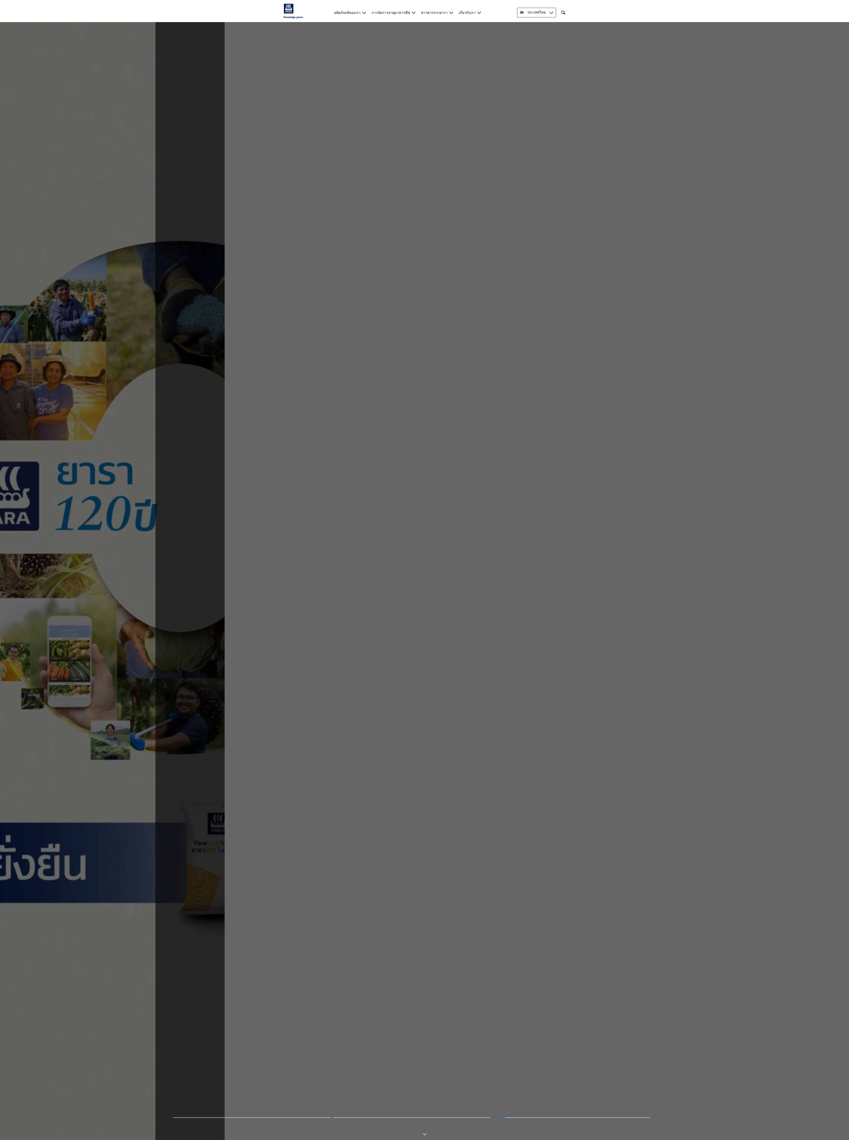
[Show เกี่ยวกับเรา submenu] (479, 12)
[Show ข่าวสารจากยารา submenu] (451, 12)
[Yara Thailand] (293, 11)
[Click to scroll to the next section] (424, 1130)
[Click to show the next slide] (252, 1117)
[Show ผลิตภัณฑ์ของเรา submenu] (364, 12)
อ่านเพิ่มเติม (424, 582)
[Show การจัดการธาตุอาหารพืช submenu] (413, 12)
